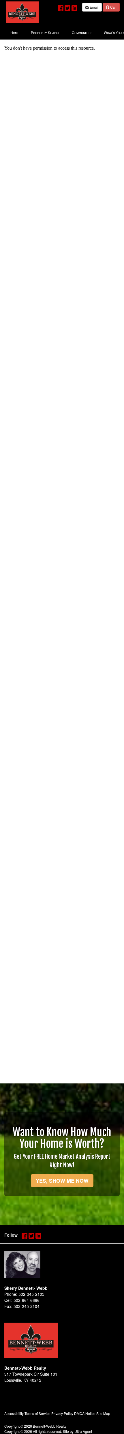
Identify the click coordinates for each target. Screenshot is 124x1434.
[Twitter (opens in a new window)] (67, 6)
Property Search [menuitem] (45, 32)
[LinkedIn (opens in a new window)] (74, 6)
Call (113, 7)
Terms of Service (37, 1413)
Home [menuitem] (14, 32)
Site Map (103, 1413)
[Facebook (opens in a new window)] (60, 6)
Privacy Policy (62, 1413)
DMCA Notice (84, 1413)
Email (94, 7)
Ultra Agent (83, 1431)
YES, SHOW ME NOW (62, 1180)
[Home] (22, 11)
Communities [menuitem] (82, 32)
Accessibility (14, 1413)
